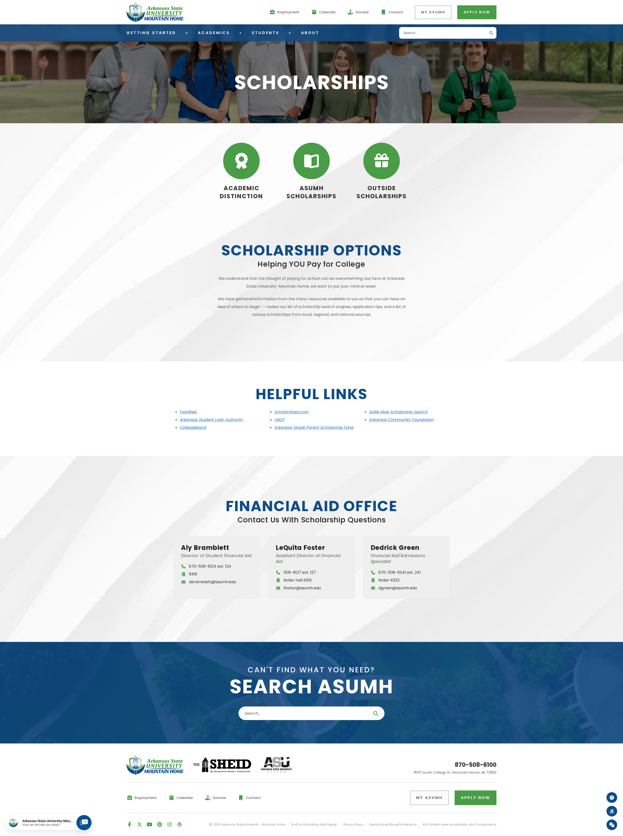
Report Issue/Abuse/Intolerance (392, 825)
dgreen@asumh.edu (397, 588)
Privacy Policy (353, 825)
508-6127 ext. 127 (300, 572)
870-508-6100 (475, 765)
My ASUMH (433, 12)
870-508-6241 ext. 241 (399, 572)
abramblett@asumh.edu (212, 582)
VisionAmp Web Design (320, 824)
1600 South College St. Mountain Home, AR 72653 (455, 772)
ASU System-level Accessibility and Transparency (459, 825)
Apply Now (477, 12)
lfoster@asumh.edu (302, 588)
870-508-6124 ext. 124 (210, 566)
